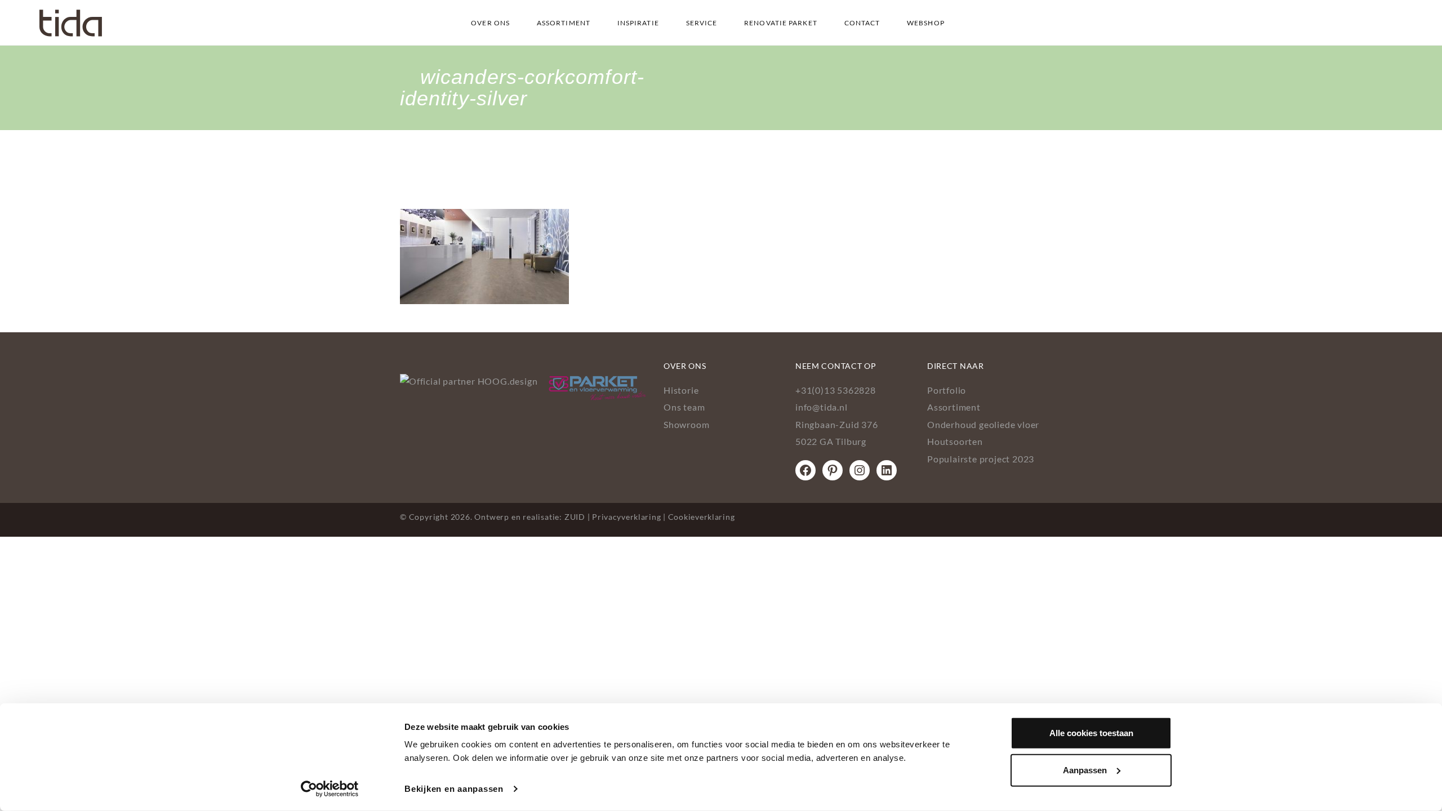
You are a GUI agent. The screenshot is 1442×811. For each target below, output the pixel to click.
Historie (681, 390)
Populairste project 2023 (980, 458)
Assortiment (563, 23)
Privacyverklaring (626, 517)
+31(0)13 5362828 (835, 390)
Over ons (490, 23)
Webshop (926, 23)
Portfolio (946, 390)
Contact (862, 23)
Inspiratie (638, 23)
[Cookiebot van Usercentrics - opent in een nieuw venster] (330, 789)
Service (702, 23)
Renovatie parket (780, 23)
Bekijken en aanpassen (454, 789)
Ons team (684, 407)
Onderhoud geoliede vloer (983, 424)
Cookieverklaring (701, 517)
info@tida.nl (821, 407)
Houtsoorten (955, 441)
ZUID (574, 517)
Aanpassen (1085, 769)
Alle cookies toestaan (1091, 733)
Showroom (686, 424)
